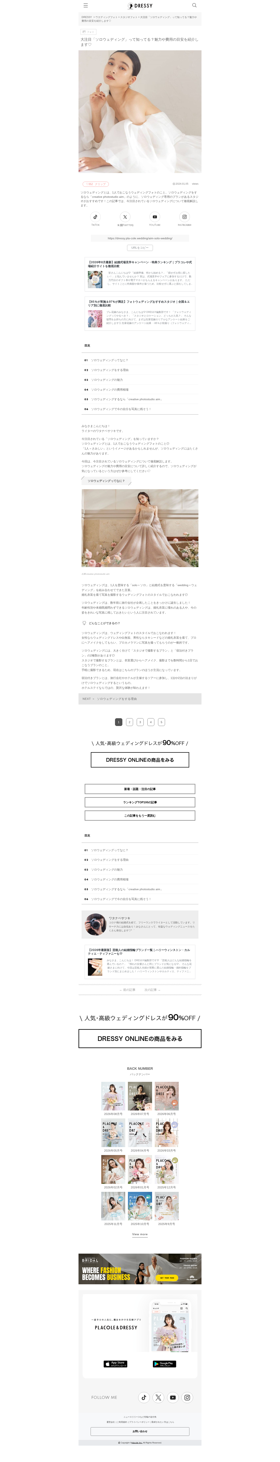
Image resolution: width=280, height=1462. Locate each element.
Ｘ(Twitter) (125, 225)
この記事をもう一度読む (140, 815)
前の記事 (127, 989)
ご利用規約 (122, 1422)
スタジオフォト (129, 17)
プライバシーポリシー (139, 1422)
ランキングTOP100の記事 (140, 802)
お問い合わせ (140, 1431)
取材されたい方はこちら (163, 1422)
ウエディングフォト (107, 17)
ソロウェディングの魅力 (107, 379)
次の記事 (153, 989)
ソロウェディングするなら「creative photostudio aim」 (127, 399)
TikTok (95, 225)
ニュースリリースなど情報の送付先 (140, 1417)
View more (140, 1234)
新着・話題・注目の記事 (140, 789)
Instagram (184, 225)
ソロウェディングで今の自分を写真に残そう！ (121, 409)
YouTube (154, 225)
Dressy (140, 6)
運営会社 (111, 1422)
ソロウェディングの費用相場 (110, 389)
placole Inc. (137, 1442)
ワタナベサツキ (119, 918)
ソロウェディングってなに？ (109, 360)
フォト (90, 31)
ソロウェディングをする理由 (110, 370)
